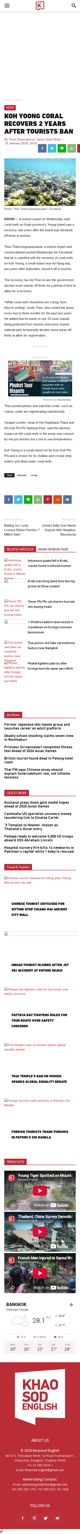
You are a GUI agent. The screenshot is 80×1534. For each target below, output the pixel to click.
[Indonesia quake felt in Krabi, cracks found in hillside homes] (15, 569)
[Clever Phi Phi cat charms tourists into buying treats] (15, 608)
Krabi (34, 475)
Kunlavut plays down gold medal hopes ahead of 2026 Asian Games (36, 804)
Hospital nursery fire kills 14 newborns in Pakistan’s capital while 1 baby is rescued (39, 850)
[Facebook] (23, 1518)
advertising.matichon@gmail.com (44, 1484)
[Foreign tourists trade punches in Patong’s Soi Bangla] (40, 1124)
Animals (22, 475)
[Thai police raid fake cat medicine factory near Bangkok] (15, 651)
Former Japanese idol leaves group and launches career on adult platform (37, 726)
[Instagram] (34, 1518)
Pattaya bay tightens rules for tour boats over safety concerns (39, 1020)
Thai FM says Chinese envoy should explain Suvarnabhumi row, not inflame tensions (37, 773)
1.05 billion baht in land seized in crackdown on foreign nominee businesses (50, 627)
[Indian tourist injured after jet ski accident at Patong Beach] (40, 957)
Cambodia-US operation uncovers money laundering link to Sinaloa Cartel (37, 816)
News (19, 100)
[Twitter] (46, 1518)
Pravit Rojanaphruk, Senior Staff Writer (35, 139)
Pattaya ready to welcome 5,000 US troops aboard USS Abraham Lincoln (38, 838)
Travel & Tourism (18, 867)
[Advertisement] (40, 54)
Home (8, 100)
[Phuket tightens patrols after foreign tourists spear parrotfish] (15, 672)
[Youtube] (57, 1518)
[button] (74, 6)
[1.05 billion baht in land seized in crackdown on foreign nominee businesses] (15, 627)
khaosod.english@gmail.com (44, 1470)
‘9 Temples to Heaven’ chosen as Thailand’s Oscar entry (31, 827)
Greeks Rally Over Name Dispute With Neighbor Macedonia (59, 530)
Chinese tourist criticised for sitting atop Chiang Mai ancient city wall (39, 909)
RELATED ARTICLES (20, 549)
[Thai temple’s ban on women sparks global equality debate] (40, 1069)
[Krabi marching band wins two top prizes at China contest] (15, 586)
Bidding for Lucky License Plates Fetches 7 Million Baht (21, 530)
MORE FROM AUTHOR (53, 549)
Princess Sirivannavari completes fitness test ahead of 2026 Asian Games (38, 749)
